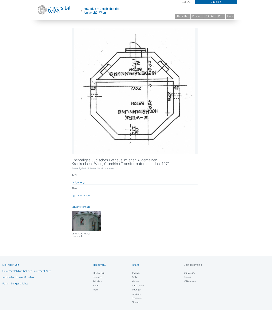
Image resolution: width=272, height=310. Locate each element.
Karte (221, 16)
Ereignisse (137, 298)
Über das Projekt (193, 264)
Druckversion (83, 196)
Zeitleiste (210, 16)
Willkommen (190, 281)
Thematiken (183, 16)
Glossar (135, 302)
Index (230, 16)
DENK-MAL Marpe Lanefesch (81, 235)
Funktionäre (138, 285)
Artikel (135, 277)
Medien (135, 281)
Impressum (189, 273)
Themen (136, 273)
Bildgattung (78, 182)
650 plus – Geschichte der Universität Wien (101, 10)
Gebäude (136, 294)
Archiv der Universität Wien (18, 277)
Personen (197, 16)
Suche (185, 2)
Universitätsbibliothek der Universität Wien (26, 271)
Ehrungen (136, 289)
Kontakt (188, 277)
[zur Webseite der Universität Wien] (54, 10)
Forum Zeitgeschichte (15, 283)
